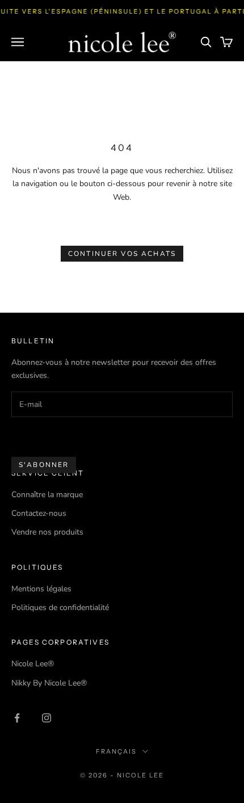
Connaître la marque (47, 494)
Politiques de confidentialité (60, 607)
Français (116, 751)
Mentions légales (41, 588)
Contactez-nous (38, 513)
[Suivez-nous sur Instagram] (46, 718)
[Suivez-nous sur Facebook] (17, 718)
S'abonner (44, 464)
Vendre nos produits (47, 532)
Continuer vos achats (122, 253)
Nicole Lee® (32, 663)
